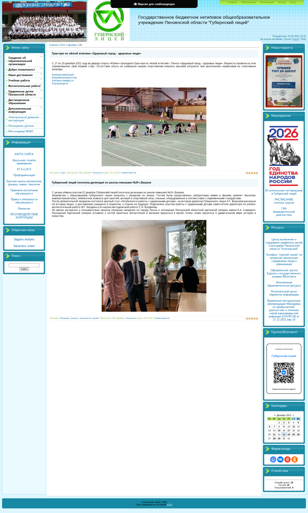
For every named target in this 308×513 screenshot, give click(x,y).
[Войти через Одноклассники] (294, 459)
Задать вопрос (24, 239)
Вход (292, 2)
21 (274, 434)
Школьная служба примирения (24, 162)
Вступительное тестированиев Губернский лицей (284, 192)
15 (279, 430)
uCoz (169, 504)
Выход (281, 2)
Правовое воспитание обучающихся (24, 192)
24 (288, 434)
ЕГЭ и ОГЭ (24, 169)
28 (274, 438)
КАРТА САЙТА (24, 154)
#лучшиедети (60, 83)
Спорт (62, 173)
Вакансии (24, 208)
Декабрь (72, 45)
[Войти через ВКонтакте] (280, 459)
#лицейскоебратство (64, 77)
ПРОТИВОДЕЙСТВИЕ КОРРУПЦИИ (24, 216)
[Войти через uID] (273, 459)
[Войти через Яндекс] (287, 459)
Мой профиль (249, 2)
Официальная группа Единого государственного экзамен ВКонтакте (284, 273)
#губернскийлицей (63, 74)
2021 (62, 45)
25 (293, 434)
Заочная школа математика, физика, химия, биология (24, 183)
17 (288, 430)
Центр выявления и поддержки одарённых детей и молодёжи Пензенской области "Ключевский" (284, 244)
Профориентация (24, 175)
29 (279, 438)
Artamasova (98, 173)
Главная (232, 2)
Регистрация (267, 2)
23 (284, 434)
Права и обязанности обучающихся (24, 201)
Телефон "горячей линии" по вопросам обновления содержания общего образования (284, 259)
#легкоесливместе (63, 80)
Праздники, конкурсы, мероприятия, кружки (79, 318)
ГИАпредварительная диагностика (284, 211)
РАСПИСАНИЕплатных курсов (284, 201)
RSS (303, 39)
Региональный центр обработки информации (284, 293)
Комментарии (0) (129, 173)
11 (293, 426)
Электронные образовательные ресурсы (284, 284)
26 (298, 434)
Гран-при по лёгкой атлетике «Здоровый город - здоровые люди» (96, 53)
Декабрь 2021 (284, 415)
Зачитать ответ (24, 246)
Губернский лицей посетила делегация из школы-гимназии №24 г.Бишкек (101, 182)
